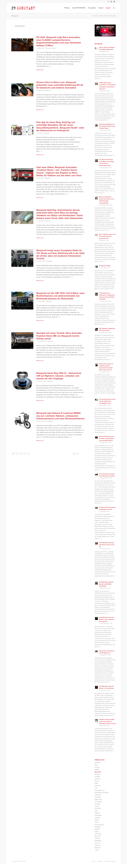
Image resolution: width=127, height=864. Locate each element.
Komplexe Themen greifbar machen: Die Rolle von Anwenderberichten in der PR (107, 721)
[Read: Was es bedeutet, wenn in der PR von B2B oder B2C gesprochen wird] (96, 235)
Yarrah (96, 850)
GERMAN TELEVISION (101, 792)
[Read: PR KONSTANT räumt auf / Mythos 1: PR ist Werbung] (96, 687)
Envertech (98, 785)
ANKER (97, 769)
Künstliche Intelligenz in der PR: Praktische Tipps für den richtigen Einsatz (107, 126)
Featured (54, 48)
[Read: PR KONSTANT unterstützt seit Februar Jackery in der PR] (96, 544)
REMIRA (97, 829)
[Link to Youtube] (111, 1)
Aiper (96, 765)
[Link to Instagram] (114, 1)
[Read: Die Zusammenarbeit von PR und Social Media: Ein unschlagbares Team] (96, 400)
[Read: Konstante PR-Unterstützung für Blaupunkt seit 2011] (96, 508)
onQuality (97, 818)
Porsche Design (99, 824)
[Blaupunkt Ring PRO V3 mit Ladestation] (22, 381)
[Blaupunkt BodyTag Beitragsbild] (22, 217)
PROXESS (98, 827)
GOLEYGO (98, 795)
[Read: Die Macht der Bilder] (96, 267)
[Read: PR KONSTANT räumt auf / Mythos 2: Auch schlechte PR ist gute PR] (96, 618)
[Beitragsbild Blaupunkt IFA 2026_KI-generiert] (22, 45)
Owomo (97, 820)
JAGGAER (98, 808)
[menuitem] (67, 8)
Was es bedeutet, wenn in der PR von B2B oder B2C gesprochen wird (107, 236)
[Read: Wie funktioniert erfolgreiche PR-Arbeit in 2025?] (96, 329)
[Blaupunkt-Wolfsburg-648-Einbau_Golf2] (22, 258)
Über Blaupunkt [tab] (20, 26)
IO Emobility (98, 801)
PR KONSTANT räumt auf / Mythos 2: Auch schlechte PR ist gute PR (106, 619)
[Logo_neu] (23, 8)
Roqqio (97, 831)
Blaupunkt (14, 16)
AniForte (97, 767)
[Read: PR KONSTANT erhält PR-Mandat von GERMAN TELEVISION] (96, 583)
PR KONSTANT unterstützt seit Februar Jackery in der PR (106, 544)
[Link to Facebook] (108, 1)
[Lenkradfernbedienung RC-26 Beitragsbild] (22, 90)
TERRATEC (98, 841)
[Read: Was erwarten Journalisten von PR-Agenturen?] (96, 652)
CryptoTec (98, 779)
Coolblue (97, 776)
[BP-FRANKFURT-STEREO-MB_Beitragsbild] (22, 340)
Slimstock (97, 836)
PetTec (97, 822)
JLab (96, 811)
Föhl (96, 788)
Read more (39, 69)
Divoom (97, 781)
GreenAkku (98, 797)
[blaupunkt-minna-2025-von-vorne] (22, 420)
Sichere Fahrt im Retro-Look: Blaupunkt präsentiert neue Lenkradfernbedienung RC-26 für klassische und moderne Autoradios (59, 85)
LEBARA (97, 813)
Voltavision (98, 845)
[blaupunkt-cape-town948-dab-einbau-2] (22, 301)
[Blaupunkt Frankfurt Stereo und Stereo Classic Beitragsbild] (22, 175)
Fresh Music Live (100, 790)
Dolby (96, 783)
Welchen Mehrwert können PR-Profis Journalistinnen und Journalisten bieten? (106, 438)
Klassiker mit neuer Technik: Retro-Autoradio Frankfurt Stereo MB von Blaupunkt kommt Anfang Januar (59, 335)
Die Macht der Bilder (105, 265)
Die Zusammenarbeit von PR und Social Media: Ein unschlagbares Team (107, 401)
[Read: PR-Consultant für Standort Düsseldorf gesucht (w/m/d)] (96, 475)
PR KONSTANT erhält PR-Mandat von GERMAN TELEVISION (106, 584)
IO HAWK (97, 804)
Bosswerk (97, 774)
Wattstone (98, 847)
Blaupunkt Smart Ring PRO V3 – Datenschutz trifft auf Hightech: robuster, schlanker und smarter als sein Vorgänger (58, 376)
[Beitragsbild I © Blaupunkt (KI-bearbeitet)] (22, 130)
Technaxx (97, 838)
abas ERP (98, 762)
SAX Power (98, 834)
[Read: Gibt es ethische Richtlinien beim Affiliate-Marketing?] (96, 48)
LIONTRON (98, 815)
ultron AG (97, 843)
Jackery (97, 806)
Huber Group (98, 799)
